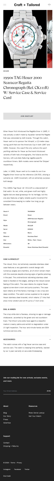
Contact (6, 442)
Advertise (7, 422)
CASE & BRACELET (11, 259)
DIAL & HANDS (9, 309)
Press (5, 419)
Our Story (7, 416)
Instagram (7, 469)
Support (6, 436)
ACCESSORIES (9, 339)
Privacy (19, 463)
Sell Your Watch (35, 416)
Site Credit (7, 476)
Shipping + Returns (11, 446)
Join (49, 391)
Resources (33, 406)
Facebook (17, 469)
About (5, 406)
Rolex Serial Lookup (36, 412)
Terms (13, 463)
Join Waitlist (27, 116)
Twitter (27, 469)
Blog (5, 412)
